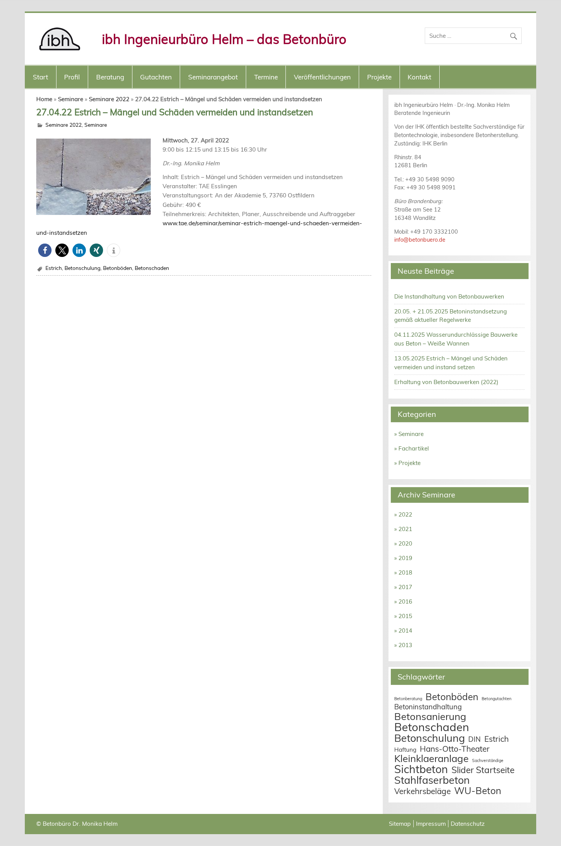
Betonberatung (408, 698)
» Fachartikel (411, 448)
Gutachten (156, 77)
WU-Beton (477, 790)
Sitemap (400, 823)
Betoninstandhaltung (428, 706)
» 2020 (403, 543)
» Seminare (409, 434)
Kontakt (419, 77)
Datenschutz (468, 823)
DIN (474, 739)
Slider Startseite (482, 769)
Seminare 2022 (109, 99)
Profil (72, 77)
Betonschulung (82, 268)
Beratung (110, 77)
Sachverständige (487, 760)
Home (44, 99)
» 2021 (403, 529)
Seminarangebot (213, 77)
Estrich (53, 268)
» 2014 (403, 630)
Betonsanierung (430, 716)
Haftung (405, 749)
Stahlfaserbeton (432, 779)
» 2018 (403, 572)
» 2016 (403, 601)
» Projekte (407, 463)
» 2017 (403, 587)
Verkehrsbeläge (422, 791)
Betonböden (117, 268)
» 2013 (403, 645)
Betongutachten (496, 698)
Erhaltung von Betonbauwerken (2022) (446, 382)
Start (40, 77)
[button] (45, 250)
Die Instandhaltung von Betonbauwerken (449, 296)
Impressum (431, 823)
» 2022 (403, 514)
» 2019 (403, 558)
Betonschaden (152, 268)
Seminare (70, 99)
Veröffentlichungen (322, 77)
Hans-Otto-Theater (455, 749)
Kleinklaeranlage (431, 758)
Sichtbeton (421, 769)
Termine (266, 77)
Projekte (379, 77)
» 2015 (403, 616)
